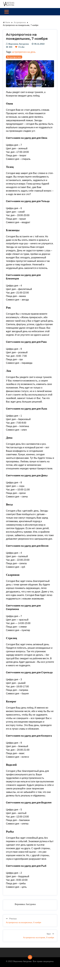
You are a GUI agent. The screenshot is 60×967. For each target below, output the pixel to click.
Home (7, 22)
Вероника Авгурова (18, 44)
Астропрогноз (20, 22)
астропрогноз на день (24, 52)
